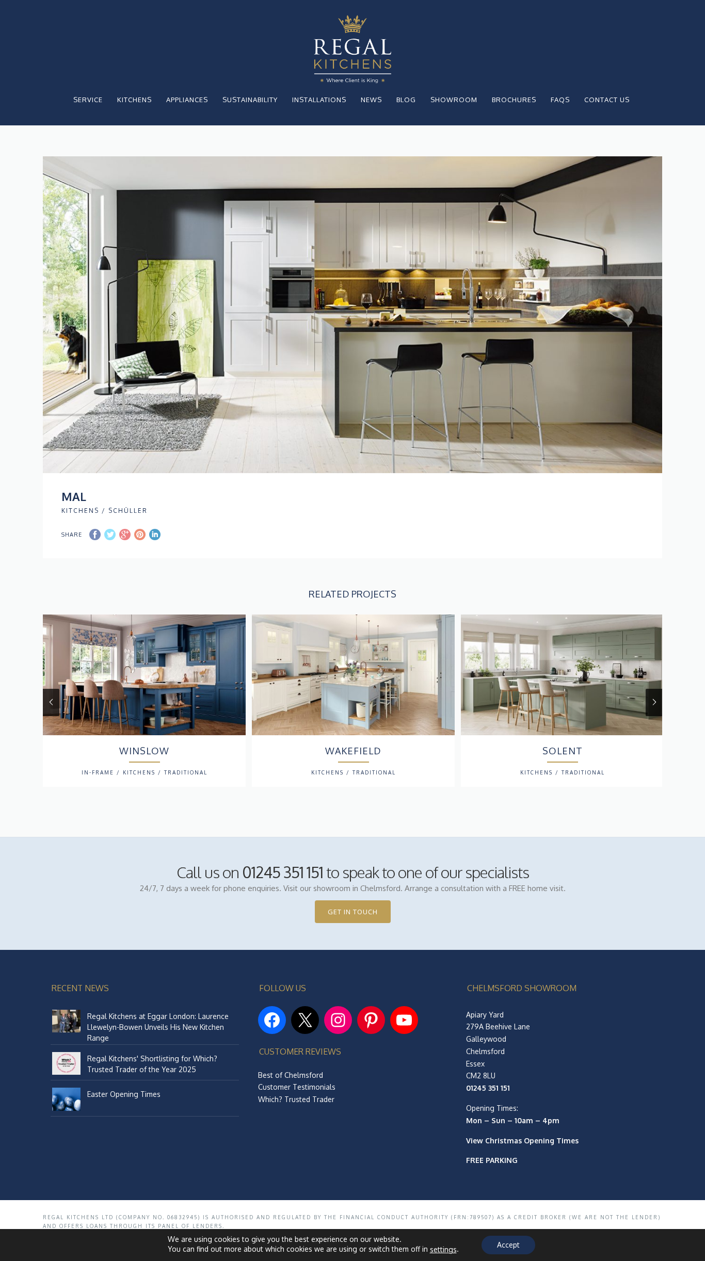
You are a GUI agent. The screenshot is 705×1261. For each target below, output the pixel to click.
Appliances (187, 99)
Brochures (514, 99)
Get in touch (353, 911)
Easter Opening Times (124, 1094)
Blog (406, 99)
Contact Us (607, 99)
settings (443, 1249)
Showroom (453, 99)
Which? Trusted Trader (296, 1099)
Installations (319, 99)
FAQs (560, 99)
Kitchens (134, 99)
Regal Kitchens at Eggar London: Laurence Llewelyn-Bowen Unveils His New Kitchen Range (158, 1027)
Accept (508, 1244)
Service (88, 99)
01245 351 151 (282, 872)
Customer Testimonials (296, 1086)
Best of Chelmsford (290, 1075)
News (371, 99)
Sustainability (250, 99)
